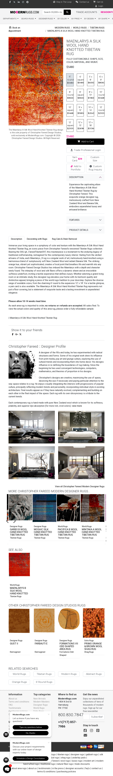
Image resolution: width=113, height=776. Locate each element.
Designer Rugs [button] (46, 18)
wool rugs (65, 760)
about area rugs (19, 768)
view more (77, 406)
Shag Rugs (89, 652)
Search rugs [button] (27, 18)
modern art (89, 760)
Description (76, 177)
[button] (60, 521)
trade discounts (82, 764)
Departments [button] (10, 18)
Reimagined (15, 652)
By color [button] (62, 18)
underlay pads (79, 757)
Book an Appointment (15, 29)
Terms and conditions (19, 701)
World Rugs (80, 27)
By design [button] (89, 18)
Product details (78, 230)
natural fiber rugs (65, 764)
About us (13, 698)
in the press (58, 768)
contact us (96, 768)
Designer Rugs (16, 640)
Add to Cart (87, 141)
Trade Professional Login (87, 150)
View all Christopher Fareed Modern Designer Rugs (79, 486)
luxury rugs (77, 760)
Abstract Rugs (94, 674)
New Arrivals (39, 698)
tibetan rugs (63, 754)
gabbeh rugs (92, 754)
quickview (25, 579)
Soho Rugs (89, 640)
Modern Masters (41, 701)
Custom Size (95, 159)
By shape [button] (103, 18)
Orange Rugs (19, 682)
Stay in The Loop (64, 2)
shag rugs (65, 757)
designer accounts (74, 768)
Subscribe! (97, 716)
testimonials (44, 768)
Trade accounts (86, 12)
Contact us (84, 2)
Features (74, 220)
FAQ (11, 705)
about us (32, 768)
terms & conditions (46, 771)
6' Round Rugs (44, 682)
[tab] (16, 239)
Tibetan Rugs (97, 27)
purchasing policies (66, 771)
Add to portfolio (23, 552)
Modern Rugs (62, 27)
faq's (87, 768)
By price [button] (76, 18)
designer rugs (77, 754)
